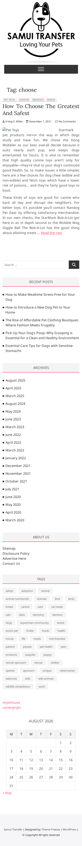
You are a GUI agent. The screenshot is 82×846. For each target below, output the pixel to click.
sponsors (28, 670)
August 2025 (15, 380)
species (10, 670)
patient (10, 647)
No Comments (67, 121)
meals (37, 639)
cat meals (57, 607)
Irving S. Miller (14, 121)
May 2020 (13, 504)
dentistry (38, 615)
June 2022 (13, 434)
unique (47, 670)
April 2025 (13, 388)
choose (24, 99)
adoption (27, 591)
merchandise (57, 639)
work (42, 686)
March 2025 (14, 396)
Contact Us (11, 563)
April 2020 (13, 512)
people (27, 647)
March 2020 (14, 520)
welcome (11, 678)
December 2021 (17, 465)
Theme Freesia (51, 829)
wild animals (46, 678)
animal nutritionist (17, 599)
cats (8, 615)
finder (30, 631)
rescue (38, 662)
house (9, 639)
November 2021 (18, 473)
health (61, 631)
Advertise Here (14, 558)
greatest (38, 99)
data (22, 615)
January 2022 (15, 458)
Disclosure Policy (16, 553)
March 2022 (14, 450)
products (11, 654)
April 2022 (13, 442)
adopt (9, 591)
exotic (61, 623)
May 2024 (13, 411)
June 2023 (13, 419)
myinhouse (11, 702)
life (23, 639)
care (40, 607)
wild (27, 678)
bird (57, 599)
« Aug (7, 792)
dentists (57, 615)
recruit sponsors (16, 662)
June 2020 (13, 496)
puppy (48, 654)
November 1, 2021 (40, 121)
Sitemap (9, 548)
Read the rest (51, 232)
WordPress (69, 829)
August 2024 (15, 403)
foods (45, 631)
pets (63, 647)
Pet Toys (9, 99)
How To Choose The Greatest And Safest (41, 109)
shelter (55, 662)
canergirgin (12, 707)
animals (42, 599)
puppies (30, 654)
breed (9, 607)
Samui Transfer (13, 829)
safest (51, 99)
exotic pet (12, 631)
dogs (9, 623)
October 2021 (16, 481)
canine (25, 607)
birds (71, 599)
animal (45, 591)
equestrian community (34, 623)
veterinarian (67, 670)
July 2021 (12, 489)
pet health (46, 647)
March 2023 (14, 427)
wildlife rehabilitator (18, 686)
